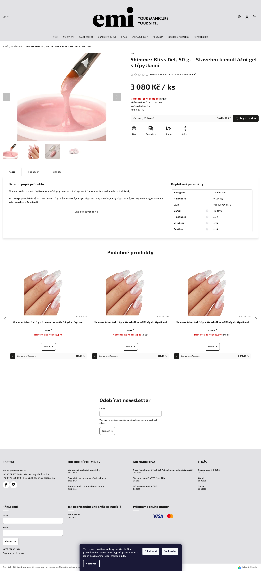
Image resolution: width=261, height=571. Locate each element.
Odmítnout (151, 551)
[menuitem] (55, 37)
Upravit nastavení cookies (72, 567)
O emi (201, 478)
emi (132, 54)
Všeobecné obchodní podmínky (84, 470)
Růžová (217, 211)
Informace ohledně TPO (145, 486)
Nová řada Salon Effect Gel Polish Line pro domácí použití (163, 470)
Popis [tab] (12, 172)
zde (123, 556)
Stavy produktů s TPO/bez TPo (149, 478)
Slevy (201, 486)
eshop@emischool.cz (14, 470)
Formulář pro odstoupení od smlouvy (87, 478)
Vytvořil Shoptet (250, 567)
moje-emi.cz (74, 515)
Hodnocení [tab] (34, 172)
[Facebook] (6, 484)
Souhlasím (170, 551)
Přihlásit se (107, 431)
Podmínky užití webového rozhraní (86, 486)
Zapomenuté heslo (13, 553)
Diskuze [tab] (57, 172)
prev (5, 318)
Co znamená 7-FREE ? (209, 470)
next (256, 318)
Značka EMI (220, 192)
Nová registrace (12, 549)
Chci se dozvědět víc (86, 211)
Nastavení (91, 563)
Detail (47, 346)
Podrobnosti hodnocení (182, 74)
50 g (215, 217)
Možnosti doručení (141, 106)
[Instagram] (13, 484)
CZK (4, 16)
